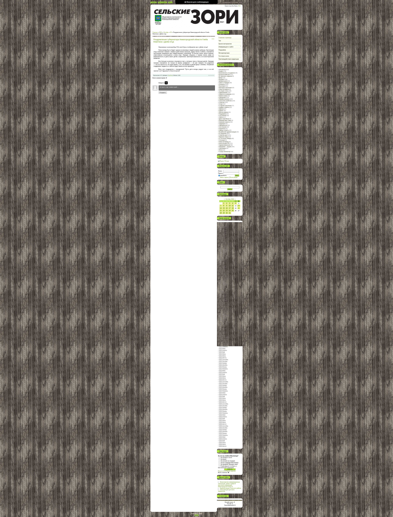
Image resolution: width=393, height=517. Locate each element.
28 (221, 213)
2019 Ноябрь (223, 296)
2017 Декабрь (223, 254)
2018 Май (222, 263)
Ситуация (222, 140)
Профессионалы (224, 99)
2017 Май (222, 241)
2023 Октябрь (223, 383)
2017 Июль (222, 245)
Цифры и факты (224, 107)
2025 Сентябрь (223, 426)
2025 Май (222, 418)
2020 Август (222, 313)
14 (221, 208)
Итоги (221, 150)
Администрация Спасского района (230, 488)
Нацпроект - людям (225, 146)
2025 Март (222, 415)
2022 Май (222, 352)
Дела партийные (224, 119)
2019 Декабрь (223, 298)
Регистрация (162, 2)
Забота (221, 117)
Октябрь (166, 32)
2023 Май (222, 374)
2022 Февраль (223, 346)
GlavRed (170, 75)
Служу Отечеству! (225, 151)
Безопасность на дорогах (227, 73)
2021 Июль (222, 333)
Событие (221, 102)
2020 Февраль (223, 302)
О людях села (223, 91)
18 (233, 208)
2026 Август (222, 446)
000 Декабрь (223, 223)
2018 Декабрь (223, 276)
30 (227, 213)
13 (239, 206)
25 (233, 210)
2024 (160, 32)
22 (224, 210)
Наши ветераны (224, 141)
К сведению (222, 133)
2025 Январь (223, 411)
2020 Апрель (223, 306)
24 (230, 210)
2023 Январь (223, 367)
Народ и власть (224, 130)
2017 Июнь (222, 243)
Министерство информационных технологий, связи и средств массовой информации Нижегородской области (229, 484)
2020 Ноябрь (223, 319)
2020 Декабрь (223, 320)
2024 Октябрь (223, 405)
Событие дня (223, 135)
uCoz (196, 515)
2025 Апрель (223, 416)
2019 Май (222, 285)
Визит (221, 78)
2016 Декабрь (223, 232)
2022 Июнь (222, 354)
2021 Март (222, 326)
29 (224, 213)
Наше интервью (224, 89)
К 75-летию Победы (225, 138)
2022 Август (222, 357)
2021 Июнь (222, 332)
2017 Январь (223, 234)
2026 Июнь (222, 442)
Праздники (222, 97)
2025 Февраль (223, 413)
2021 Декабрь (223, 343)
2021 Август (222, 335)
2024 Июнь (222, 398)
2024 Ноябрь (223, 407)
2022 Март (222, 348)
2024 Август (222, 402)
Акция (221, 71)
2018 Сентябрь (223, 271)
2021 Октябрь (223, 339)
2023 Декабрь (223, 387)
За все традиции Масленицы (229, 462)
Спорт (221, 104)
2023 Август (222, 379)
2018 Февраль (223, 258)
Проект (221, 110)
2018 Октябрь (223, 272)
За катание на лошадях (228, 461)
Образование (223, 92)
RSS (239, 6)
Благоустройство (224, 74)
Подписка (222, 128)
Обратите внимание (225, 94)
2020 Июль (222, 311)
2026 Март (222, 437)
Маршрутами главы (225, 120)
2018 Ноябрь (223, 274)
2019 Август (222, 291)
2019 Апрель (223, 284)
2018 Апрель (223, 261)
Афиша (221, 109)
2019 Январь (223, 278)
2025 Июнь (222, 420)
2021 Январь (223, 322)
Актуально (222, 69)
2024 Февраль (223, 391)
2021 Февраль (223, 324)
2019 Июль (222, 289)
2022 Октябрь (223, 361)
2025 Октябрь (223, 427)
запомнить (223, 175)
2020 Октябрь (223, 317)
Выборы (221, 79)
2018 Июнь (222, 265)
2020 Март (222, 304)
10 (230, 206)
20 (171, 32)
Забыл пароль (224, 177)
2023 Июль (222, 378)
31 (230, 213)
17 (230, 208)
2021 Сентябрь (223, 337)
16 (227, 208)
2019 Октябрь (223, 295)
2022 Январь (223, 344)
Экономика (222, 148)
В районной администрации (227, 132)
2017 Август (222, 247)
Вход (170, 2)
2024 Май (222, 396)
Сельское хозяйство (225, 100)
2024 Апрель (223, 394)
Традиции (222, 123)
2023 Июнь (222, 376)
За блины (223, 459)
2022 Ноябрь (223, 363)
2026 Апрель (223, 439)
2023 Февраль (223, 368)
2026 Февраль (223, 435)
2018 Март (222, 260)
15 (224, 208)
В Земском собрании (225, 76)
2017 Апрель (223, 239)
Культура (222, 86)
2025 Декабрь (223, 431)
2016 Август (222, 224)
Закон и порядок (224, 82)
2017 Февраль (223, 236)
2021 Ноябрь (223, 341)
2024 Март (222, 392)
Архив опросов (230, 471)
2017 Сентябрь (223, 248)
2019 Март (222, 282)
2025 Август (222, 424)
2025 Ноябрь (223, 429)
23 (227, 210)
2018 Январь (223, 256)
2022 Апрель (223, 350)
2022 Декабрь (223, 365)
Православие (223, 96)
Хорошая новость (224, 122)
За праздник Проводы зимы (229, 464)
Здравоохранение (224, 145)
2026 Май (222, 440)
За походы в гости (226, 457)
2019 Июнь (222, 287)
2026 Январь (223, 433)
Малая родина (223, 112)
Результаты (221, 471)
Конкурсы (222, 84)
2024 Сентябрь (223, 403)
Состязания (222, 115)
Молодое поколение (225, 87)
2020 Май (222, 308)
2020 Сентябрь (223, 315)
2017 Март (222, 237)
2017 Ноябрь (223, 252)
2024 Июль (222, 400)
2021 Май (222, 330)
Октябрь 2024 (230, 199)
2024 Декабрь (223, 409)
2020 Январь (223, 300)
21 (221, 210)
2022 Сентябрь (223, 359)
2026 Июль (222, 444)
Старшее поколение (225, 105)
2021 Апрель (223, 328)
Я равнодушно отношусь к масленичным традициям (227, 466)
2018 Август (222, 269)
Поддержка (222, 114)
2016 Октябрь (223, 228)
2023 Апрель (223, 372)
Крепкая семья (223, 137)
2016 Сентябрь (223, 226)
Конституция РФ (224, 143)
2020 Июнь (222, 309)
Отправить (162, 92)
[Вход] (166, 82)
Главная (153, 2)
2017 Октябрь (223, 250)
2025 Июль (222, 422)
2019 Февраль (223, 280)
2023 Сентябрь (223, 381)
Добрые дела (223, 81)
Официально (223, 125)
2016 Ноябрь (223, 230)
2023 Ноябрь (223, 385)
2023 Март (222, 370)
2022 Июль (222, 355)
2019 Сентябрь (223, 293)
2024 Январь (223, 389)
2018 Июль (222, 267)
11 (232, 206)
